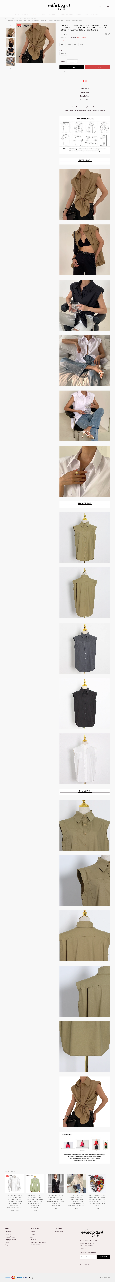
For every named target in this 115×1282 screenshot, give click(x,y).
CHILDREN (52, 15)
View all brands (59, 1232)
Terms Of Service (10, 1237)
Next (10, 68)
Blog (6, 1245)
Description (62, 72)
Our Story (8, 1232)
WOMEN (34, 15)
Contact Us (8, 1234)
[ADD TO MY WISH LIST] (20, 1180)
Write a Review (81, 37)
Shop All (25, 15)
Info (70, 72)
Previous (10, 25)
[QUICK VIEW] (20, 1177)
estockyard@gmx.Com (86, 1246)
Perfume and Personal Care (70, 15)
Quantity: (62, 61)
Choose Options (14, 1189)
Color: (61, 41)
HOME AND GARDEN (91, 15)
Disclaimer (8, 1242)
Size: (61, 50)
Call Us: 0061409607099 (87, 1243)
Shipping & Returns (10, 1239)
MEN (43, 15)
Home (17, 15)
